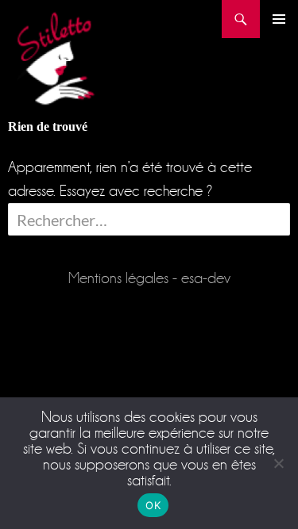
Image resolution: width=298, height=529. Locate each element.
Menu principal (279, 19)
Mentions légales (118, 278)
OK (153, 505)
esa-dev (205, 278)
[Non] (278, 463)
